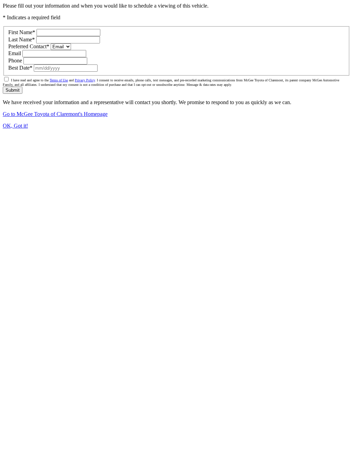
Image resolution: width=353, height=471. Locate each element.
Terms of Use (59, 80)
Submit (13, 90)
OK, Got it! (15, 126)
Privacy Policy (85, 80)
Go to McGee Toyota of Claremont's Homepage (55, 114)
